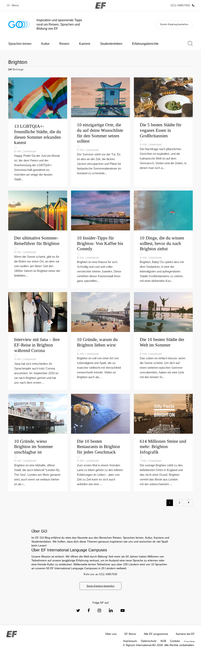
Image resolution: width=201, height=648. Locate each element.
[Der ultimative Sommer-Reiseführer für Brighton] (37, 239)
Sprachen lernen (19, 43)
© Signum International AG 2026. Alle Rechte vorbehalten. (159, 645)
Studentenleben (111, 43)
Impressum (130, 641)
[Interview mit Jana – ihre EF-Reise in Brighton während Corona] (37, 341)
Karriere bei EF (185, 633)
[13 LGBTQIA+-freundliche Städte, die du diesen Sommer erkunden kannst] (37, 132)
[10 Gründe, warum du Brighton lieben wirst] (100, 341)
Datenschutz (148, 641)
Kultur (45, 43)
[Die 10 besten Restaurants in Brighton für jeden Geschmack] (100, 442)
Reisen (64, 43)
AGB (163, 641)
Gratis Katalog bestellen (174, 24)
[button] (13, 5)
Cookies (175, 641)
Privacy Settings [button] (189, 641)
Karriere (84, 43)
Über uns (111, 633)
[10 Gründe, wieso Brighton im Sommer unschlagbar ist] (37, 442)
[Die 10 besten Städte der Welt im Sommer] (163, 341)
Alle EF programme (156, 633)
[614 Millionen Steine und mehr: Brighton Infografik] (163, 442)
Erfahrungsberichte (145, 43)
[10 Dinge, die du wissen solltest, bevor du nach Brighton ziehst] (163, 239)
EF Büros (130, 633)
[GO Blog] (19, 24)
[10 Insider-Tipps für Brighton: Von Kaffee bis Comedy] (100, 239)
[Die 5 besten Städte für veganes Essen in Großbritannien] (163, 132)
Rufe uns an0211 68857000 (100, 574)
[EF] (100, 5)
